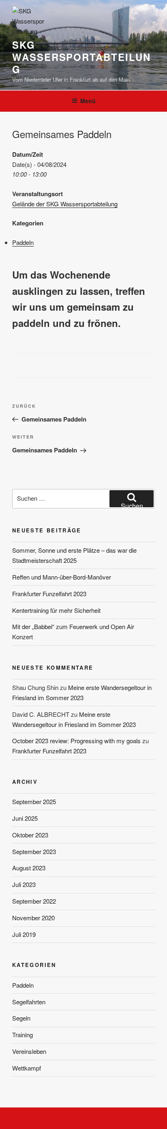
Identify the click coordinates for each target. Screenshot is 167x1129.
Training (22, 1034)
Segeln (21, 1018)
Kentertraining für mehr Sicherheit (56, 610)
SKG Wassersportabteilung (81, 57)
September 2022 (34, 901)
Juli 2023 (24, 884)
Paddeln (23, 242)
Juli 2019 (24, 934)
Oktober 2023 (30, 835)
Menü (88, 101)
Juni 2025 (25, 818)
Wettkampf (26, 1068)
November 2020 (33, 917)
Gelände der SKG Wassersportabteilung (65, 203)
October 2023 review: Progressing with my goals (76, 740)
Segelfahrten (28, 1001)
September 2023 (34, 851)
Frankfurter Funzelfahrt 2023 (49, 593)
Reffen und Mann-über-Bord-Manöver (61, 577)
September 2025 (34, 801)
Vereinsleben (29, 1051)
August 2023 (28, 867)
